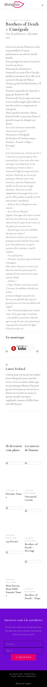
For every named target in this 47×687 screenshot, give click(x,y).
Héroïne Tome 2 (14, 495)
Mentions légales (23, 683)
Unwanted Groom (30, 498)
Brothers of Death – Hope (33, 596)
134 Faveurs (12, 541)
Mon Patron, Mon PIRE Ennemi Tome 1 (13, 590)
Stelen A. (12, 490)
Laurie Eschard (15, 369)
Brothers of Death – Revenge (31, 547)
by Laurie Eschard (18, 20)
